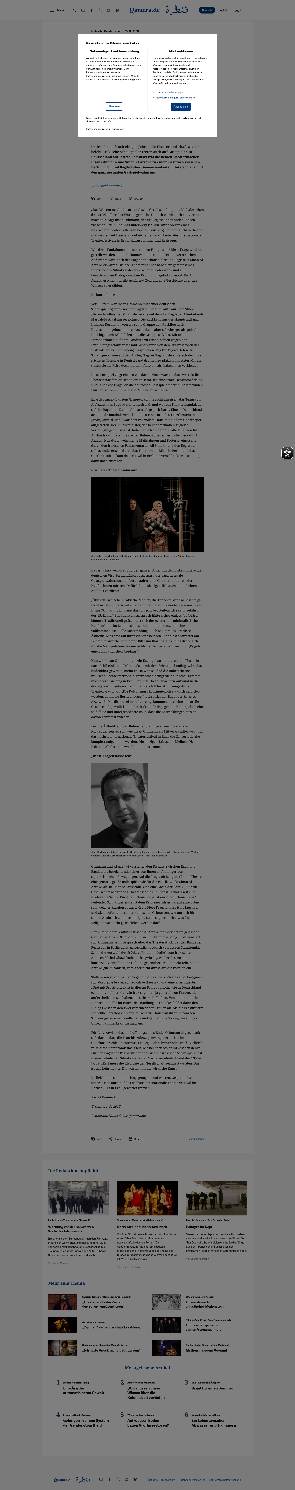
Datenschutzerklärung (98, 75)
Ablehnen (114, 106)
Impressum (118, 128)
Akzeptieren (181, 106)
